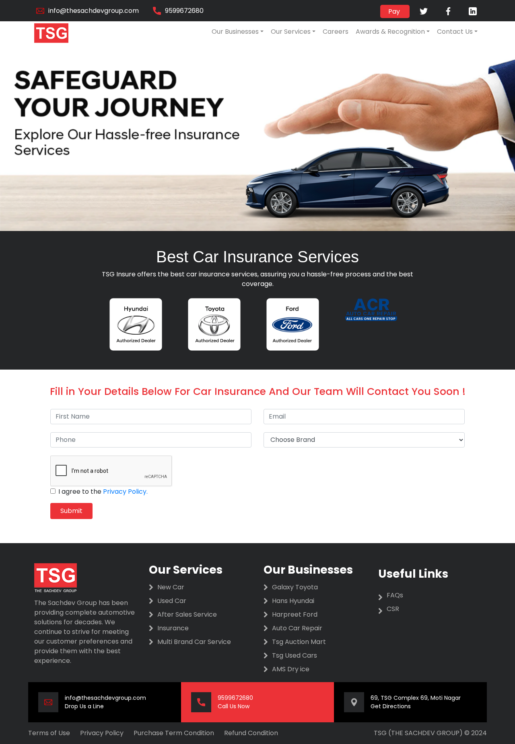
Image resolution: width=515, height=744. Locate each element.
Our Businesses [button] (235, 31)
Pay (395, 11)
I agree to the (103, 491)
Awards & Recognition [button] (390, 31)
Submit (71, 510)
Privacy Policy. (125, 491)
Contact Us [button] (455, 31)
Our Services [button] (291, 31)
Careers (335, 31)
